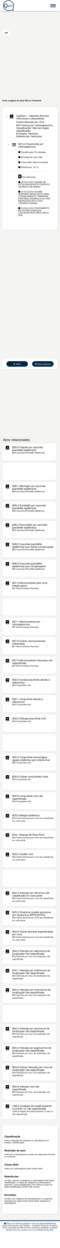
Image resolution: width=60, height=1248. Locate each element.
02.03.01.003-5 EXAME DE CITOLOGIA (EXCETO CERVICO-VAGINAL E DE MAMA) (34, 184)
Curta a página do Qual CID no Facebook (21, 100)
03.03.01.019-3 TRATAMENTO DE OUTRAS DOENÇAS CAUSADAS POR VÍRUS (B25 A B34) (33, 211)
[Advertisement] (30, 67)
